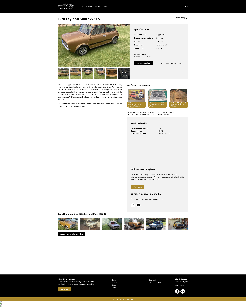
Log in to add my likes (174, 63)
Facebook (133, 205)
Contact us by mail (181, 282)
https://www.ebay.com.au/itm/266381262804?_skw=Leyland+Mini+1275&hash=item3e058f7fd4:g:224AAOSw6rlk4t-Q (178, 98)
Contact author (143, 63)
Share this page (182, 18)
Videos (105, 6)
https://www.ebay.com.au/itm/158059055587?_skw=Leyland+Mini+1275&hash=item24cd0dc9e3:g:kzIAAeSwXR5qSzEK (136, 98)
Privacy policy (152, 280)
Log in (186, 6)
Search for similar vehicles (71, 234)
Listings (89, 6)
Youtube (138, 205)
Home (81, 6)
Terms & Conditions (155, 282)
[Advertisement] (157, 152)
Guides (97, 6)
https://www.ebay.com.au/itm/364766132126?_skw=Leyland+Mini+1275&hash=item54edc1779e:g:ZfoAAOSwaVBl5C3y (157, 98)
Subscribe (138, 187)
